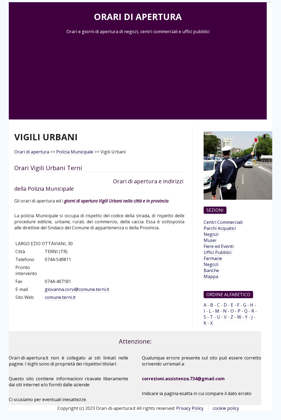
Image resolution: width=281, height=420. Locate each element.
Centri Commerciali (223, 222)
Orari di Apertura (138, 16)
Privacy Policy (190, 408)
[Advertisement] (138, 75)
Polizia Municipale (74, 152)
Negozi (211, 234)
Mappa (211, 276)
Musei (210, 240)
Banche (211, 270)
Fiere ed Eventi (219, 246)
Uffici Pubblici (217, 252)
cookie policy (226, 408)
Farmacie (213, 258)
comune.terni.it (60, 297)
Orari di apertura (31, 152)
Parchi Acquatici (220, 228)
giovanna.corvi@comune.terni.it (77, 289)
